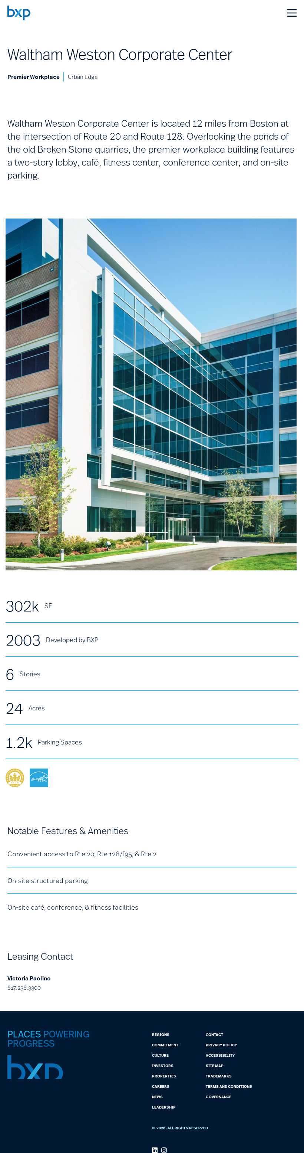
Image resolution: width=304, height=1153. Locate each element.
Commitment (165, 1044)
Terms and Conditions (229, 1086)
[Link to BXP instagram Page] (164, 1150)
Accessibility (220, 1055)
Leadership (164, 1107)
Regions (160, 1034)
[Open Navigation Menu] (292, 13)
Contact (214, 1034)
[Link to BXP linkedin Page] (155, 1150)
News (157, 1096)
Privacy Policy (221, 1044)
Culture (160, 1055)
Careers (160, 1086)
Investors (163, 1065)
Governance (218, 1096)
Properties (164, 1076)
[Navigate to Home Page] (18, 13)
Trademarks (219, 1076)
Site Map (215, 1065)
